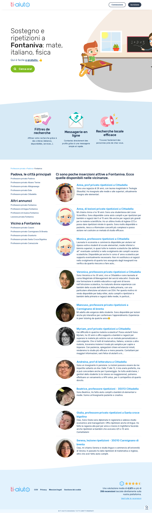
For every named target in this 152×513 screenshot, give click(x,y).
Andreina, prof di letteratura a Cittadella (102, 361)
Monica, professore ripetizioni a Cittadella (103, 238)
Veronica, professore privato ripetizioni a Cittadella (109, 271)
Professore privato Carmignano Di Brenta (29, 231)
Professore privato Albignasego (25, 186)
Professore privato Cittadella (23, 194)
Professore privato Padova (23, 178)
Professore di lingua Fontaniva (24, 209)
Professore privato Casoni (22, 227)
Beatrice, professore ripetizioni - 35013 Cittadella (108, 388)
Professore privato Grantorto (23, 235)
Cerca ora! (25, 68)
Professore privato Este (21, 190)
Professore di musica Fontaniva (25, 213)
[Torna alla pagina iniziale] (21, 5)
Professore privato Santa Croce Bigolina (29, 239)
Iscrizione (135, 5)
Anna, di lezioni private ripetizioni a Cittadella (105, 208)
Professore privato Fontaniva (23, 205)
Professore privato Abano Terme (25, 182)
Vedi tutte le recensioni (131, 498)
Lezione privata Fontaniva (22, 217)
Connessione (117, 5)
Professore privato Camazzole (24, 243)
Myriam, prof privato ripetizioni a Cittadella (104, 328)
